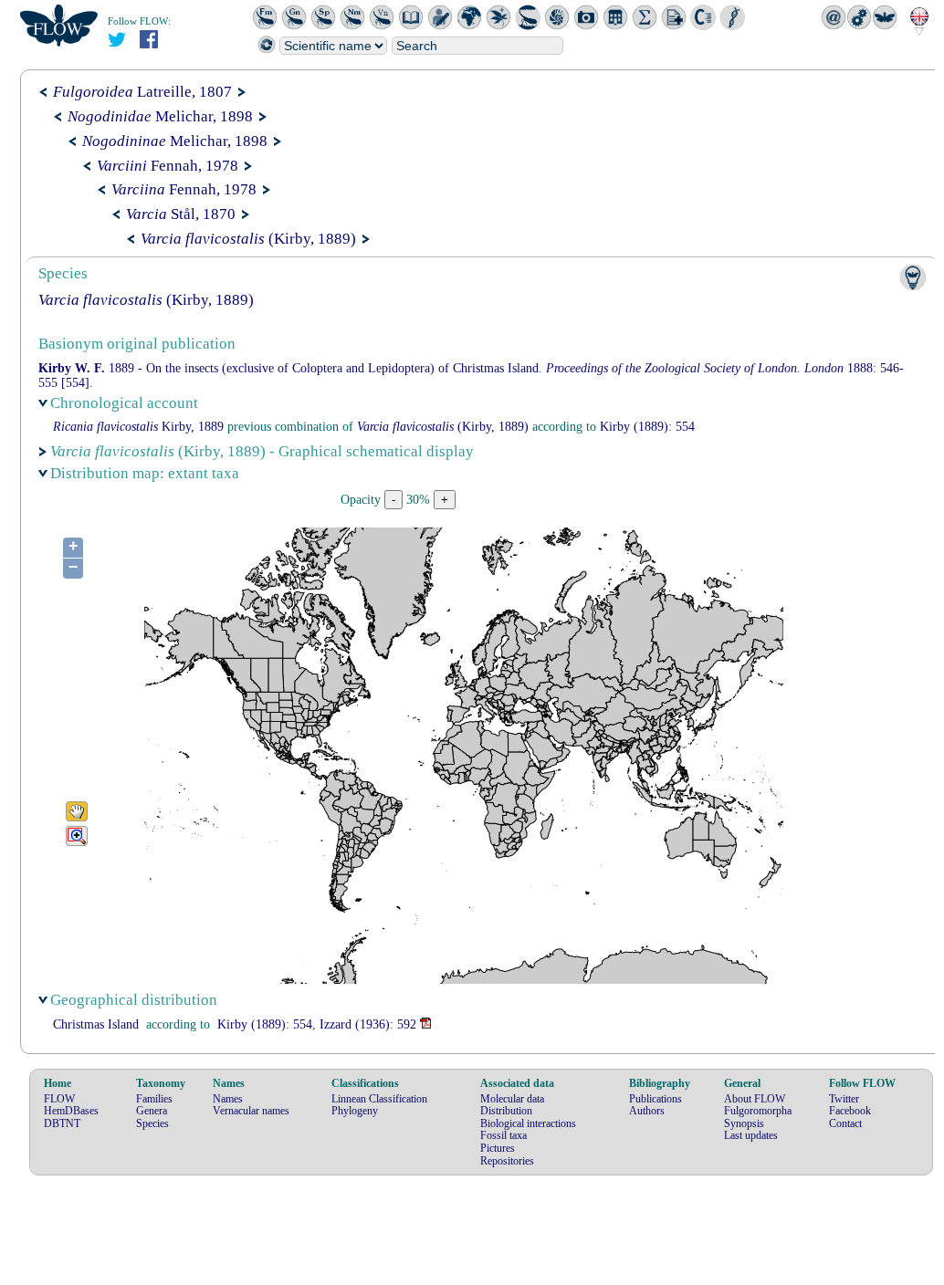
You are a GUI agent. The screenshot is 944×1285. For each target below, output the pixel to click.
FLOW (59, 1098)
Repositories (507, 1160)
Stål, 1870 (181, 214)
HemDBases (71, 1110)
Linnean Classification (379, 1098)
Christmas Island (96, 1024)
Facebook (850, 1110)
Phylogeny (354, 1110)
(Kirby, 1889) (248, 238)
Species (152, 1123)
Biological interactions (528, 1123)
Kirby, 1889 (138, 427)
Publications (655, 1098)
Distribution (506, 1110)
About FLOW (754, 1098)
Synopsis (744, 1123)
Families (154, 1098)
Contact (845, 1123)
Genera (151, 1110)
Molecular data (512, 1098)
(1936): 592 (368, 1024)
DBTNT (62, 1123)
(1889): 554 (647, 427)
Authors (647, 1110)
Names (228, 1098)
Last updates (751, 1135)
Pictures (497, 1148)
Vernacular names (251, 1110)
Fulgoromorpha (758, 1110)
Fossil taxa (503, 1135)
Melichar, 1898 (160, 116)
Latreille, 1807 (142, 91)
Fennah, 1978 (167, 165)
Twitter (844, 1098)
